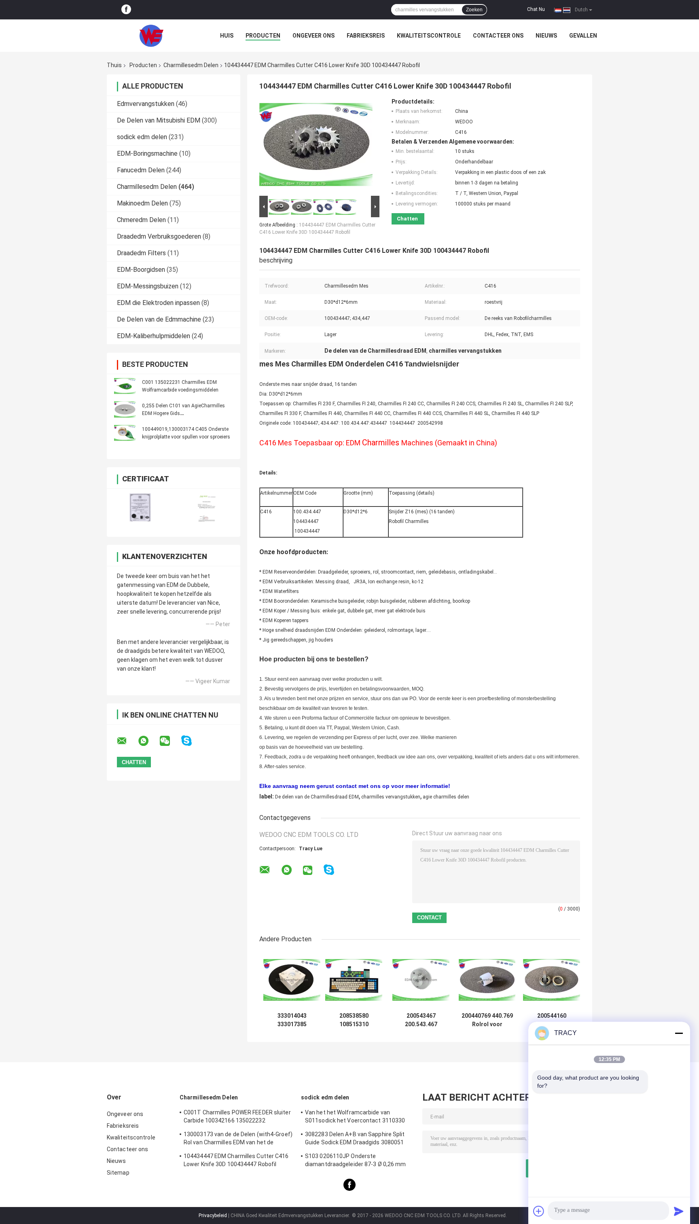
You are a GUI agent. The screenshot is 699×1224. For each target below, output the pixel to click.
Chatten (407, 219)
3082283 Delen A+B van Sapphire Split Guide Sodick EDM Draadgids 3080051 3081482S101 (355, 1139)
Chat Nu (536, 9)
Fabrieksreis (366, 35)
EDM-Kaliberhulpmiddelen (153, 336)
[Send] (678, 1211)
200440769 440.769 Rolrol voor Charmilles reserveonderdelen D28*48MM (487, 1020)
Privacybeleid (213, 1215)
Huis (226, 35)
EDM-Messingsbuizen (147, 286)
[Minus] (679, 1033)
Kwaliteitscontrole (429, 35)
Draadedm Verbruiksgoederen (159, 236)
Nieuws (546, 35)
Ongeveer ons (313, 35)
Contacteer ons (498, 35)
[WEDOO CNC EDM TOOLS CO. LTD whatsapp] (148, 741)
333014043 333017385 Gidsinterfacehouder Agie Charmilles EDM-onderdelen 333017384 (291, 1020)
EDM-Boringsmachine (147, 153)
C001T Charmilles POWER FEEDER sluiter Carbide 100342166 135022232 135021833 (237, 1117)
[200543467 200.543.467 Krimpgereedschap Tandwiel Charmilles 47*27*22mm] (420, 979)
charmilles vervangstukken (390, 797)
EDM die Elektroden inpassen (158, 303)
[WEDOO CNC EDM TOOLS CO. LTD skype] (191, 741)
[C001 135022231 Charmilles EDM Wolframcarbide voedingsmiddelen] (125, 386)
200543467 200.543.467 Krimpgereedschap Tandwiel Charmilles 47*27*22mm (421, 1020)
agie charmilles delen (446, 797)
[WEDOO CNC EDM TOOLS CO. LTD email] (127, 741)
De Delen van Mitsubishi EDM (158, 120)
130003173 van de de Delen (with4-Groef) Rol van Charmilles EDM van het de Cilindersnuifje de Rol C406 (238, 1139)
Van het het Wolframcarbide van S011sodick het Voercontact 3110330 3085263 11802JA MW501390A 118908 (356, 1117)
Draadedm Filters (141, 253)
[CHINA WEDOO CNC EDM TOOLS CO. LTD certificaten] (140, 507)
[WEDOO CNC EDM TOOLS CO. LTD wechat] (170, 741)
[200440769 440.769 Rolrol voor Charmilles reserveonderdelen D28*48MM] (487, 979)
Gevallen (583, 35)
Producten (263, 35)
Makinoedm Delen (142, 203)
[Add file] (538, 1211)
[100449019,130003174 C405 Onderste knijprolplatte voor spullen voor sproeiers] (125, 433)
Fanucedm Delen (141, 170)
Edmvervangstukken (145, 104)
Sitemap (118, 1172)
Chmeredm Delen (141, 220)
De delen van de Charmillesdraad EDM (317, 797)
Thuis (114, 65)
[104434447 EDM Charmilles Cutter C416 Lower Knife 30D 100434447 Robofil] (316, 146)
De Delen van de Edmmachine (159, 319)
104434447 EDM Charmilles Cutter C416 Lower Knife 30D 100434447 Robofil (236, 1160)
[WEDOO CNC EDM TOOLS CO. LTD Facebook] (126, 9)
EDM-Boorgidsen (141, 269)
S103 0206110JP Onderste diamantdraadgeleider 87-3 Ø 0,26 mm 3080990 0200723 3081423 (355, 1161)
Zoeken (474, 10)
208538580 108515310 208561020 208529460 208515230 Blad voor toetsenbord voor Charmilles (354, 1020)
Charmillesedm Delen (190, 65)
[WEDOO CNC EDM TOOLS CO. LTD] (151, 35)
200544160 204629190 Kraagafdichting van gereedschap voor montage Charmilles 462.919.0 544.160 (551, 1020)
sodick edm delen (142, 137)
